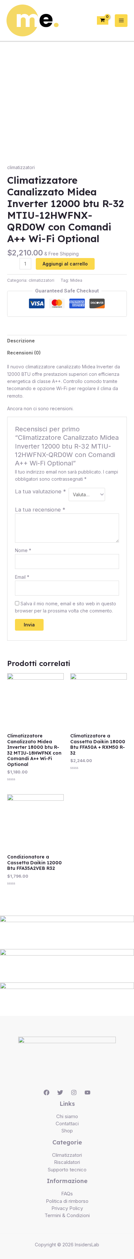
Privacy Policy (67, 1208)
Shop (67, 1131)
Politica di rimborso (67, 1201)
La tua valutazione (40, 491)
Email (22, 577)
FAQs (67, 1194)
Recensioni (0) (24, 352)
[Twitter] (60, 1092)
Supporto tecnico (67, 1169)
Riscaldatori (67, 1162)
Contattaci (67, 1123)
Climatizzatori (67, 1155)
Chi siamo (67, 1116)
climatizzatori (21, 167)
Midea (76, 280)
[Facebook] (46, 1092)
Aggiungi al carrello (65, 263)
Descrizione (21, 340)
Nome (23, 550)
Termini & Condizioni (67, 1215)
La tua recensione (40, 509)
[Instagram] (74, 1092)
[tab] (67, 341)
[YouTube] (87, 1092)
